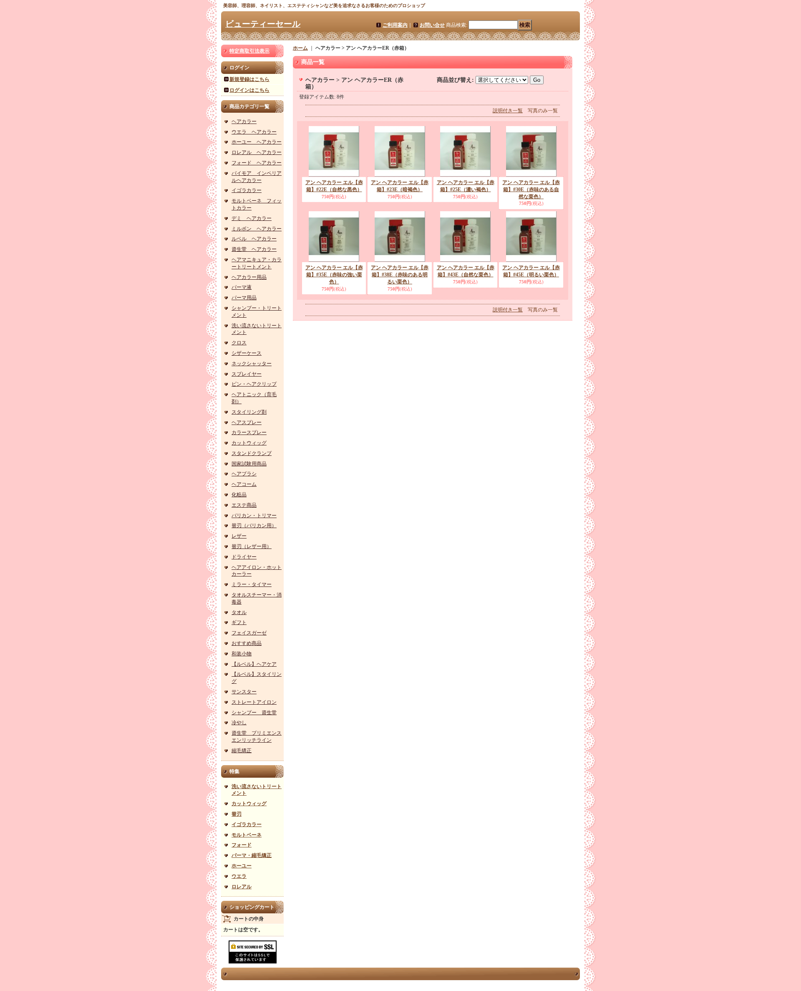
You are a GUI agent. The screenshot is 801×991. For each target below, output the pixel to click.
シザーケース (247, 353)
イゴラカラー (247, 190)
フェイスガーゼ (249, 633)
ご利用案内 (395, 25)
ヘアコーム (244, 484)
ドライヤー (244, 557)
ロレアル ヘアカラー (257, 152)
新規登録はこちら (249, 79)
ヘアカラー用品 (249, 277)
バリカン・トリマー (254, 515)
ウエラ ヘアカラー (254, 132)
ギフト (239, 622)
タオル (239, 612)
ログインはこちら (249, 90)
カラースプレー (249, 432)
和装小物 (242, 654)
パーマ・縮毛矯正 (252, 855)
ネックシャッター (252, 364)
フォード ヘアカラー (257, 163)
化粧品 (239, 495)
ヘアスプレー (247, 422)
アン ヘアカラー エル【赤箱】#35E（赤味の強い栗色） (334, 275)
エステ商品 (244, 505)
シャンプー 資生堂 (254, 712)
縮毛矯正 (242, 750)
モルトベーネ (247, 835)
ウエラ (239, 876)
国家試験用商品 (249, 464)
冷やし (239, 723)
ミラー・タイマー (252, 584)
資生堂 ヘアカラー (254, 249)
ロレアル (242, 887)
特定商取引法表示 (249, 51)
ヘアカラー (244, 121)
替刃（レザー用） (252, 546)
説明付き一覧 (508, 111)
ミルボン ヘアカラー (257, 229)
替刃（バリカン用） (254, 525)
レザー (239, 536)
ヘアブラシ (244, 474)
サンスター (244, 692)
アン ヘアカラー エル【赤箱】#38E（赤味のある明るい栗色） (399, 275)
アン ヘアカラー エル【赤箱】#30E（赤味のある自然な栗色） (531, 189)
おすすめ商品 (247, 643)
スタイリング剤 (249, 412)
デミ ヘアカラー (252, 218)
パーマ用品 (244, 298)
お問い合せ (432, 25)
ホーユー (242, 866)
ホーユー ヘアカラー (257, 142)
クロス (239, 343)
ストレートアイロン (254, 702)
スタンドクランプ (252, 453)
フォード (242, 845)
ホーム (300, 48)
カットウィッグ (249, 443)
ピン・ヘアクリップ (254, 384)
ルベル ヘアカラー (254, 239)
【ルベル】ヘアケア (254, 664)
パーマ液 (242, 287)
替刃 (237, 814)
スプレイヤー (247, 374)
